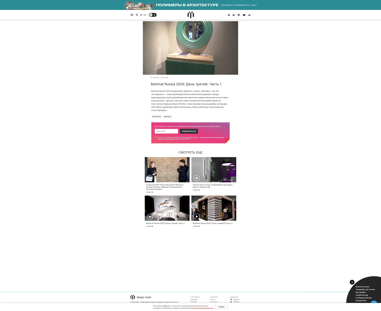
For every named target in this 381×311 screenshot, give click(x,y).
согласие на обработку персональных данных (182, 137)
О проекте (195, 297)
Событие (149, 192)
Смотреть (156, 77)
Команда (193, 299)
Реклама (193, 302)
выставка (157, 116)
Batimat (168, 116)
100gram (236, 302)
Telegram (236, 299)
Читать (213, 299)
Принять (221, 307)
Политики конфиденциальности (202, 308)
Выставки (165, 77)
